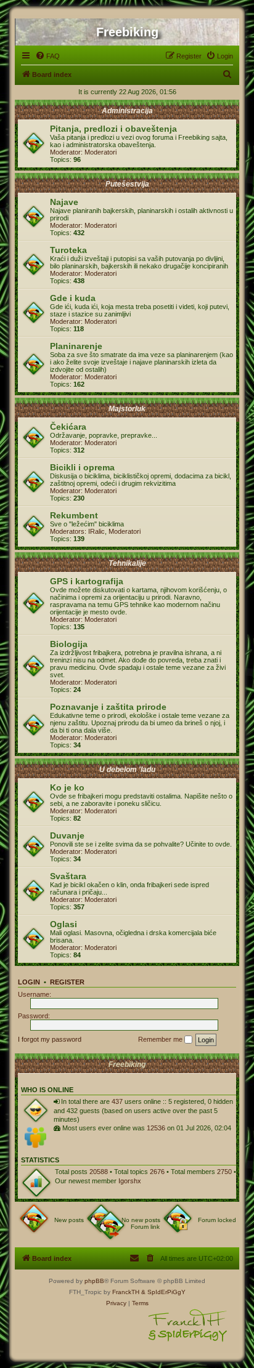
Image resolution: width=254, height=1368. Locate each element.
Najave (64, 202)
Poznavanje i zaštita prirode (108, 707)
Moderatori (100, 152)
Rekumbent (74, 515)
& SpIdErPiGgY (163, 1292)
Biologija (69, 644)
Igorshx (129, 1181)
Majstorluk (127, 408)
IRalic (96, 531)
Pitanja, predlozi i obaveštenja (113, 129)
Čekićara (68, 427)
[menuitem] (47, 56)
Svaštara (68, 876)
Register (67, 982)
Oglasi (63, 924)
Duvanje (67, 835)
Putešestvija (127, 184)
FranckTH (125, 1292)
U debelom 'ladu (127, 769)
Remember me (161, 1039)
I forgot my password (49, 1039)
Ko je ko (67, 787)
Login (29, 982)
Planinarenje (76, 346)
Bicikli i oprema (82, 467)
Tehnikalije (127, 563)
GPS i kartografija (86, 581)
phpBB (94, 1280)
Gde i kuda (73, 298)
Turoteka (68, 250)
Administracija (127, 111)
